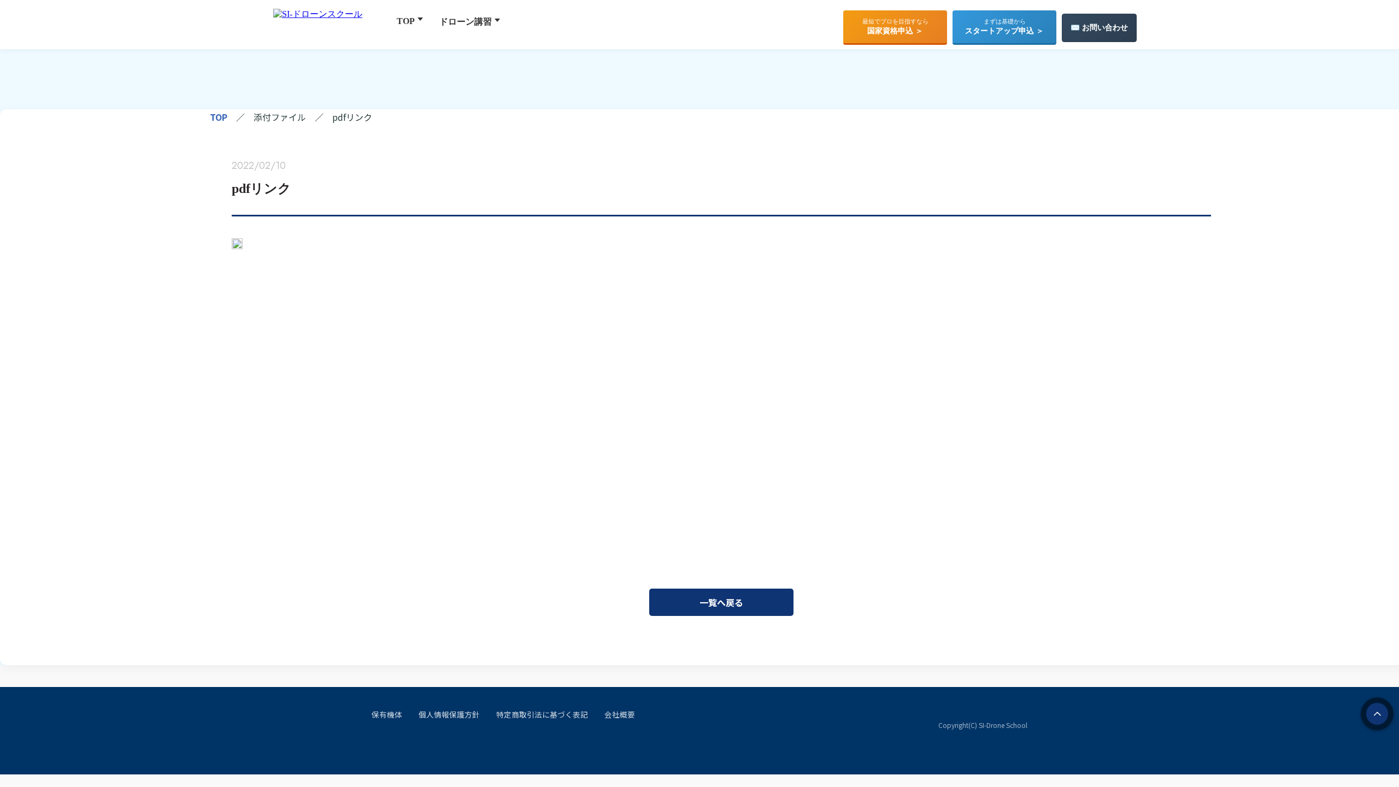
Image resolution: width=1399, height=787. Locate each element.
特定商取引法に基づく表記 (542, 714)
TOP (406, 21)
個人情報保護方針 (449, 714)
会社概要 (619, 714)
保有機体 (387, 714)
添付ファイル (280, 117)
